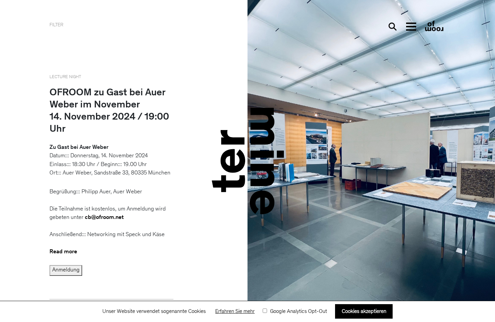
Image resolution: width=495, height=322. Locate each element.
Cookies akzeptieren (364, 311)
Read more (63, 252)
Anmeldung (65, 270)
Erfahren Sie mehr (235, 311)
